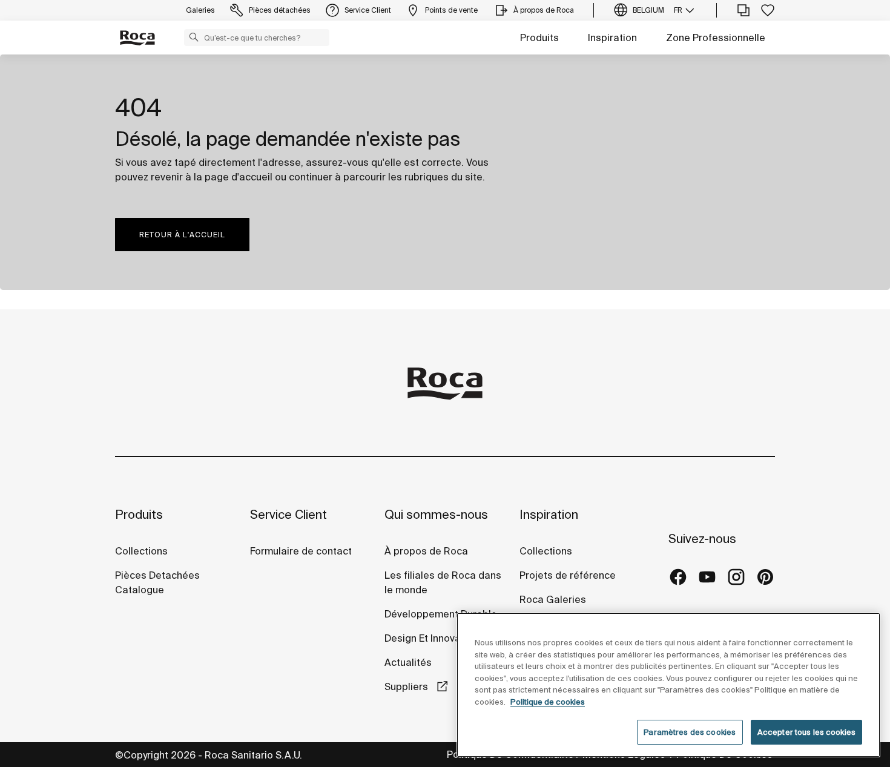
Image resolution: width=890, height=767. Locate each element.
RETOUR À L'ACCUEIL (182, 235)
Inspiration (612, 37)
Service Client (288, 514)
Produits (539, 37)
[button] (194, 37)
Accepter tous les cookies (806, 732)
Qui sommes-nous (436, 514)
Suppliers (407, 686)
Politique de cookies (547, 701)
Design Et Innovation (431, 638)
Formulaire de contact (301, 550)
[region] (668, 685)
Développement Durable (440, 613)
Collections (141, 550)
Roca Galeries (552, 599)
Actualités (408, 662)
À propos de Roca (426, 550)
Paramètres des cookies (690, 732)
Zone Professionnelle (715, 37)
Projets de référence (567, 575)
